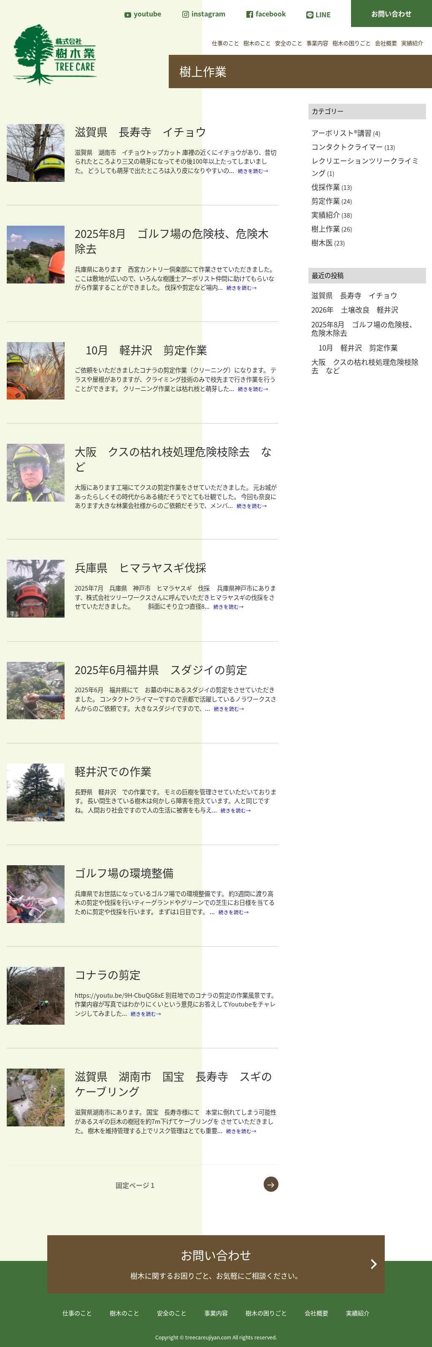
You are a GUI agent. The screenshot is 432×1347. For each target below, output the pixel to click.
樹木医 (322, 243)
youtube (146, 13)
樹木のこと (257, 43)
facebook (270, 13)
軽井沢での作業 (113, 771)
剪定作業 (325, 201)
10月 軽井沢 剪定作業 (141, 349)
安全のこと (288, 43)
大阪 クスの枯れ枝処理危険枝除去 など (173, 458)
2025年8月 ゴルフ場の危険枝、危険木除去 (172, 240)
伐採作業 (325, 187)
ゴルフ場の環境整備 (124, 872)
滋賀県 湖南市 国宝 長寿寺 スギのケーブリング (173, 1083)
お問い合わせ (391, 13)
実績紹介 (412, 43)
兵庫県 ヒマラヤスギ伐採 (140, 567)
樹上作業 (325, 229)
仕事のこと (225, 43)
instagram (207, 13)
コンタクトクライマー (347, 147)
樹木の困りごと (351, 43)
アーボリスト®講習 (341, 133)
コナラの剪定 (113, 974)
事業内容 (317, 43)
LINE (323, 14)
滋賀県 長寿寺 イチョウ (140, 131)
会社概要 (386, 43)
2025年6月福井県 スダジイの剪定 (161, 669)
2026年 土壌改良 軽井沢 (354, 310)
